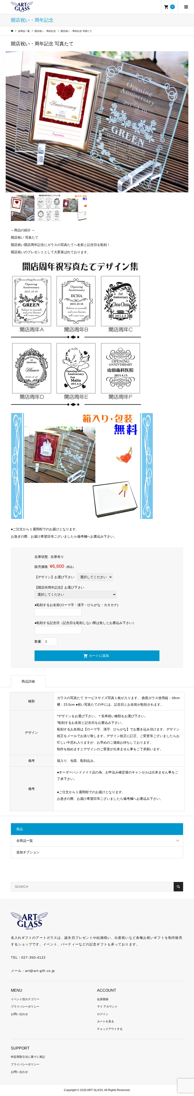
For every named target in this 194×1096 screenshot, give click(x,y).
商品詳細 (28, 681)
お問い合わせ (19, 1014)
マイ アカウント (107, 1006)
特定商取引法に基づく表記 (28, 1056)
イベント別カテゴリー (25, 999)
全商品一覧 (24, 841)
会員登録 (102, 999)
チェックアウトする (110, 1029)
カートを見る (105, 1021)
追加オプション (28, 852)
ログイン (102, 1014)
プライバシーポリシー (25, 1006)
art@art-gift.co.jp (40, 971)
